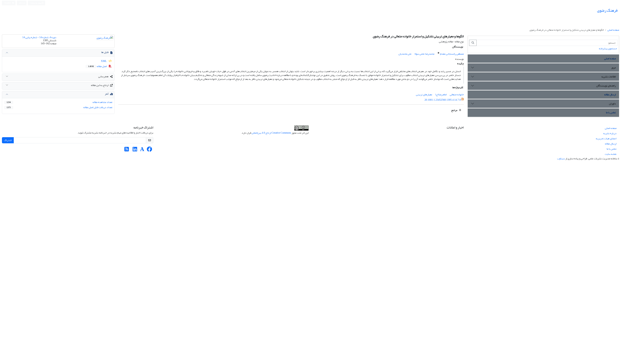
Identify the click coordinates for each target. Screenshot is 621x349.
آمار (107, 93)
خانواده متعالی (457, 94)
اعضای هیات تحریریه (606, 138)
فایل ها (105, 52)
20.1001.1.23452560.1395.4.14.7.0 (443, 99)
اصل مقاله (97, 66)
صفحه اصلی (613, 29)
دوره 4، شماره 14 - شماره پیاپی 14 (39, 37)
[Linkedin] (135, 150)
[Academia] (142, 150)
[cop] (301, 129)
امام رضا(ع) (441, 94)
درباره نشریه (609, 133)
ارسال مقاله (610, 94)
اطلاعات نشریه (608, 76)
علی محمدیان (405, 53)
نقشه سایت (610, 154)
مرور (613, 67)
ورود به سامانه (36, 3)
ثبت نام (22, 3)
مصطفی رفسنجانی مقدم (452, 53)
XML (104, 61)
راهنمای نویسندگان (606, 85)
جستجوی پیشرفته (608, 48)
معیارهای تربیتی (424, 94)
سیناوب (561, 158)
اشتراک (8, 140)
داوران (612, 103)
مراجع (454, 110)
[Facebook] (149, 150)
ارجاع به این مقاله (100, 85)
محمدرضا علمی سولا (424, 53)
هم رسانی (103, 76)
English (8, 3)
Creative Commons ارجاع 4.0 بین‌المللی (271, 132)
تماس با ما (611, 112)
